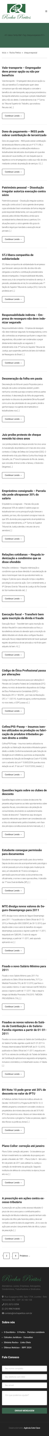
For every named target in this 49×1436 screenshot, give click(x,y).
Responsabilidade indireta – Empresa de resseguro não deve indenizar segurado (24, 318)
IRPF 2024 (26, 1347)
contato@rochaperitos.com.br (18, 1313)
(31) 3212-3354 (12, 1304)
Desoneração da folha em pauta (22, 378)
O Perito (21, 1332)
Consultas (28, 1337)
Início (4, 52)
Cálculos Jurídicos (12, 1337)
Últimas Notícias (11, 1347)
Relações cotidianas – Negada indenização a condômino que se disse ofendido (23, 558)
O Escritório (9, 1332)
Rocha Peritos (15, 52)
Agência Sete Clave (32, 1428)
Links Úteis (25, 1342)
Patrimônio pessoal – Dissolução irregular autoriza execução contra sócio (24, 191)
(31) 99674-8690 (12, 1309)
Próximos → (25, 1256)
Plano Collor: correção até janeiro (23, 1146)
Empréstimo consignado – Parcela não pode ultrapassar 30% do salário (24, 494)
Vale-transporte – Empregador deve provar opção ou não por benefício (21, 71)
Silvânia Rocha (11, 1342)
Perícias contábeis (36, 1332)
